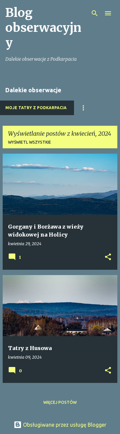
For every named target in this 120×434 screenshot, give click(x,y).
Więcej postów (60, 402)
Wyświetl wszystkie (29, 142)
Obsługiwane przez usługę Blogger (64, 425)
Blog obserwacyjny (43, 27)
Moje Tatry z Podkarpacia (36, 108)
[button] (108, 257)
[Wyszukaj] (95, 13)
